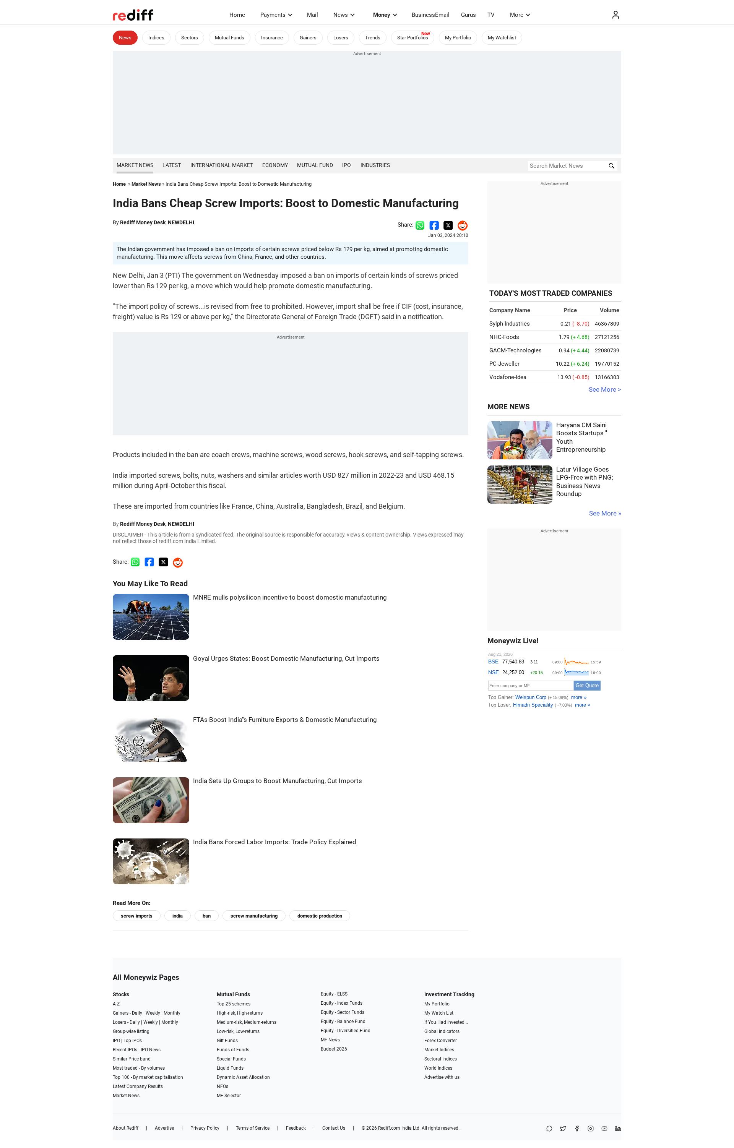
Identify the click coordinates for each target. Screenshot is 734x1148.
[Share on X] (563, 1129)
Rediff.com (389, 1128)
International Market (221, 165)
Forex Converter (440, 1040)
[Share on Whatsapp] (420, 224)
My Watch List (438, 1013)
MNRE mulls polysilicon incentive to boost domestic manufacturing (290, 597)
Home (237, 14)
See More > (605, 389)
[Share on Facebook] (434, 224)
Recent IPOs (125, 1049)
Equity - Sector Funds (342, 1012)
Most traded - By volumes (139, 1068)
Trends (372, 38)
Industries (375, 165)
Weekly (153, 1013)
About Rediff (125, 1128)
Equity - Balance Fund (343, 1021)
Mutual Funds (229, 38)
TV (491, 14)
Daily (137, 1013)
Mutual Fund (315, 165)
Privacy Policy (204, 1128)
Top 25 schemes (233, 1004)
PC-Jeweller (504, 363)
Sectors (189, 38)
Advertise (164, 1128)
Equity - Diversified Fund (345, 1030)
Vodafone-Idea (507, 377)
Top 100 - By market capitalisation (148, 1077)
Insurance (272, 38)
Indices (156, 38)
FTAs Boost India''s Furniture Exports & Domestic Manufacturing (285, 719)
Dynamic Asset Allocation (243, 1077)
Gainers (308, 38)
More (516, 14)
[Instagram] (591, 1129)
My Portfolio (458, 38)
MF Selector (229, 1095)
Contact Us (333, 1128)
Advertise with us (442, 1077)
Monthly (172, 1013)
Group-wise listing (131, 1031)
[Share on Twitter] (448, 224)
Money (381, 14)
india (177, 916)
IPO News (151, 1049)
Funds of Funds (233, 1049)
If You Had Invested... (446, 1022)
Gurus (468, 14)
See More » (605, 513)
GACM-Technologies (515, 350)
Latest (171, 165)
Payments (273, 14)
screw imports (137, 916)
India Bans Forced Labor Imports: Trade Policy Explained (274, 842)
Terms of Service (253, 1128)
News (340, 14)
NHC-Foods (504, 337)
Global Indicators (442, 1031)
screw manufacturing (254, 916)
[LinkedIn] (618, 1129)
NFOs (222, 1086)
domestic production (319, 916)
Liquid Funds (230, 1068)
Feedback (296, 1128)
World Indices (438, 1068)
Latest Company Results (138, 1086)
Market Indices (439, 1049)
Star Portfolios (412, 38)
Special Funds (231, 1059)
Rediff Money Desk (143, 222)
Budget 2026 (334, 1049)
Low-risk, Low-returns (238, 1031)
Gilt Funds (227, 1040)
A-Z (116, 1004)
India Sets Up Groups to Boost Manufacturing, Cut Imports (277, 781)
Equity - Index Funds (341, 1003)
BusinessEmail (431, 14)
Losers (340, 38)
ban (207, 916)
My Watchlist (502, 38)
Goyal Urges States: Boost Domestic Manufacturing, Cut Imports (286, 658)
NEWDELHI (181, 222)
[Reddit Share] (460, 224)
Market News (135, 165)
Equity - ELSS (334, 994)
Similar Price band (132, 1059)
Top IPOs (132, 1040)
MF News (330, 1040)
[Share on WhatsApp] (549, 1129)
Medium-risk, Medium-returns (246, 1022)
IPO (346, 165)
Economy (275, 165)
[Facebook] (577, 1129)
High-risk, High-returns (240, 1013)
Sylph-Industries (509, 323)
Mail (312, 14)
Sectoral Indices (440, 1059)
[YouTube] (604, 1129)
